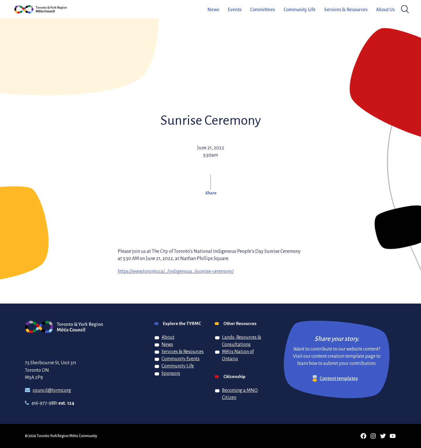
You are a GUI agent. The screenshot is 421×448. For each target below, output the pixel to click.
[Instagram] (373, 436)
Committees (262, 9)
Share (210, 192)
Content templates (339, 378)
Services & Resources (345, 9)
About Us (385, 9)
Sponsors (171, 373)
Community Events (181, 358)
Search (403, 9)
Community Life (300, 9)
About (168, 337)
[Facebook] (363, 436)
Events (234, 9)
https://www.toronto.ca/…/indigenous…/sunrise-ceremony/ (176, 271)
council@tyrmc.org (52, 390)
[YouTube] (392, 436)
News (213, 9)
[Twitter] (382, 436)
